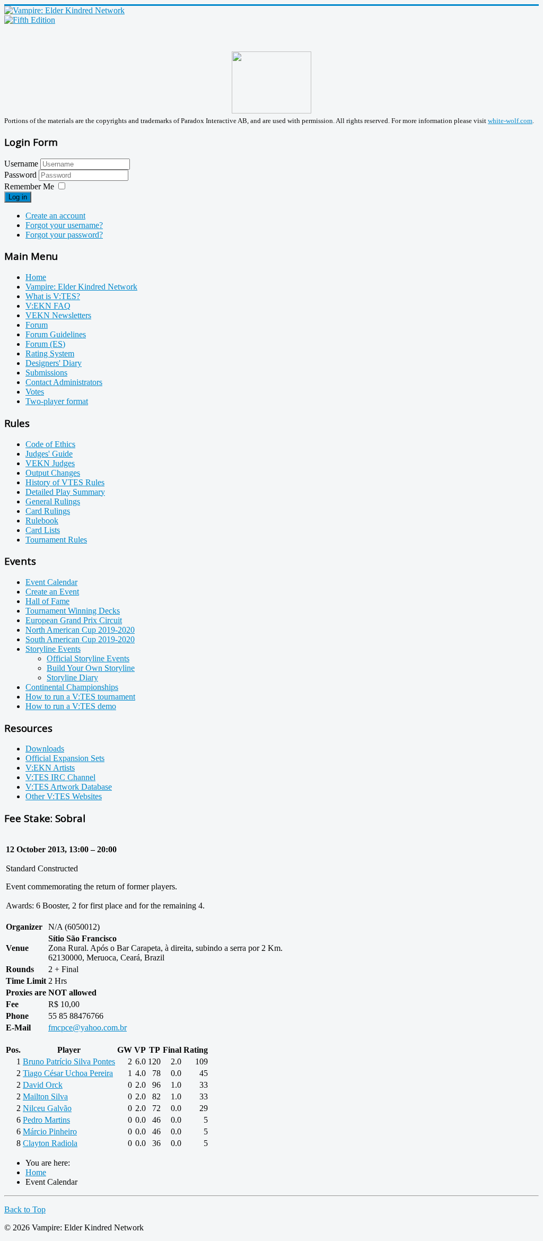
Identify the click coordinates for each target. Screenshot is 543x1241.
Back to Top (25, 1209)
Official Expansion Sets (64, 758)
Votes (34, 391)
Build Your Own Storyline (91, 667)
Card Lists (42, 530)
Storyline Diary (72, 677)
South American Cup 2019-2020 (80, 639)
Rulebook (41, 520)
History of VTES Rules (64, 482)
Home (35, 277)
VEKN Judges (50, 463)
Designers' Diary (53, 363)
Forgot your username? (64, 225)
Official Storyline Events (88, 658)
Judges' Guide (49, 453)
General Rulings (52, 501)
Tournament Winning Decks (72, 610)
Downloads (44, 748)
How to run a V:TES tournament (80, 696)
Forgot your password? (64, 234)
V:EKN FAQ (48, 305)
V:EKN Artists (50, 767)
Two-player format (56, 401)
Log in (17, 197)
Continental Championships (71, 687)
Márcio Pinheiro (50, 1131)
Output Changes (52, 472)
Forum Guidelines (55, 334)
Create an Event (52, 591)
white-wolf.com (510, 121)
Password (21, 174)
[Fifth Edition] (29, 19)
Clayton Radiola (50, 1143)
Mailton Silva (45, 1096)
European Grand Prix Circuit (73, 620)
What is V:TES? (52, 296)
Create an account (55, 215)
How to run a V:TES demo (70, 706)
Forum (36, 324)
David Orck (43, 1084)
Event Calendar (51, 582)
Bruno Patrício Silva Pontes (69, 1061)
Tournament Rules (56, 539)
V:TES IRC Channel (60, 777)
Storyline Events (53, 648)
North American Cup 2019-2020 (80, 629)
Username (21, 163)
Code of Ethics (50, 444)
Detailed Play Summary (65, 491)
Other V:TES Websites (63, 796)
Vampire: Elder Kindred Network (81, 286)
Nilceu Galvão (47, 1108)
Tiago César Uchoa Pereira (68, 1073)
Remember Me (29, 186)
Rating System (49, 353)
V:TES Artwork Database (68, 786)
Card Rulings (47, 510)
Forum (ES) (45, 343)
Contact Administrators (63, 382)
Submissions (46, 372)
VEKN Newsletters (58, 315)
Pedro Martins (46, 1119)
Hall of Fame (47, 601)
